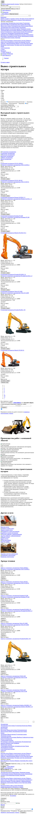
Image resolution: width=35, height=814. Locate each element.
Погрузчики (21, 24)
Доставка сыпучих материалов (22, 45)
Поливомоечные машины (21, 33)
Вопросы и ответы (16, 20)
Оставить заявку (5, 179)
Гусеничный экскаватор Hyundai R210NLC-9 (13, 274)
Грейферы (11, 34)
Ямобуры (19, 30)
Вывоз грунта (20, 43)
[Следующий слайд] (2, 719)
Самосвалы (4, 33)
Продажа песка (5, 40)
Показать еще (4, 382)
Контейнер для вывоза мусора (9, 36)
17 (4, 397)
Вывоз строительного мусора (17, 40)
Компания (3, 17)
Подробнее (13, 795)
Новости (31, 18)
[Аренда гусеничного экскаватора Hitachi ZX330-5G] (11, 366)
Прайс (2, 46)
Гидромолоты (8, 31)
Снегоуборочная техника (8, 37)
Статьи (3, 49)
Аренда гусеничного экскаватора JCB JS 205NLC (14, 567)
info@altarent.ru (6, 10)
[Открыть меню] (3, 2)
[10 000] (17, 100)
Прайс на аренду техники (8, 18)
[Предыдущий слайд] (2, 566)
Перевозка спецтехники (7, 45)
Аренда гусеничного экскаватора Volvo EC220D (14, 623)
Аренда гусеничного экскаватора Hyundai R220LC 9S (16, 638)
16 (4, 395)
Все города (29, 760)
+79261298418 (5, 14)
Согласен (3, 798)
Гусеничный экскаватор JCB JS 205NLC (12, 163)
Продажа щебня (28, 43)
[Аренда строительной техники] (10, 4)
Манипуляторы (5, 29)
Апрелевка (23, 760)
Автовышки (10, 33)
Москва (3, 804)
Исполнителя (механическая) (16, 102)
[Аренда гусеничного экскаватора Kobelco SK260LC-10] (17, 706)
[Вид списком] (1, 162)
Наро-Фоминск (5, 760)
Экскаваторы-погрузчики (15, 23)
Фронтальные (25, 26)
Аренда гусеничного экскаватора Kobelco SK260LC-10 (16, 705)
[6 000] (17, 97)
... (4, 394)
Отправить (4, 407)
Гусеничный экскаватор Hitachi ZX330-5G (12, 350)
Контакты (3, 50)
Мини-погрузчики (6, 26)
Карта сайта (9, 785)
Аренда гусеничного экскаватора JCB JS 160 (13, 676)
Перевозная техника (20, 34)
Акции (17, 18)
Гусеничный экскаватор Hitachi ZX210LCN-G (13, 232)
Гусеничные (26, 23)
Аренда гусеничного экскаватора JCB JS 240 (13, 690)
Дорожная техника (25, 29)
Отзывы (8, 20)
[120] (17, 92)
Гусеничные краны (14, 29)
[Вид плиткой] (3, 162)
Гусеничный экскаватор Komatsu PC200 (12, 216)
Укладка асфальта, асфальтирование (15, 42)
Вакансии (3, 20)
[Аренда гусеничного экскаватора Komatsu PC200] (15, 217)
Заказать (3, 578)
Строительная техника (18, 31)
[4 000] (17, 95)
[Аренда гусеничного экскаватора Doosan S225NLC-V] (16, 199)
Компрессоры (5, 34)
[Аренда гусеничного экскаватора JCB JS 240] (14, 691)
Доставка (22, 18)
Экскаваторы (4, 23)
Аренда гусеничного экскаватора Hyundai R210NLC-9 (16, 609)
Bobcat (31, 26)
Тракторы (17, 37)
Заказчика (29, 102)
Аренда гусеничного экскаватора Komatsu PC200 (14, 595)
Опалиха (12, 760)
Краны (17, 27)
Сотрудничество (26, 20)
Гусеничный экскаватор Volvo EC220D (11, 291)
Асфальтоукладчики (27, 30)
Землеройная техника (27, 36)
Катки (2, 31)
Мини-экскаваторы (12, 24)
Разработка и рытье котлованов (16, 42)
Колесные (3, 24)
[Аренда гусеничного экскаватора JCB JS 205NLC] (15, 165)
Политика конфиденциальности (12, 786)
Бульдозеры (13, 30)
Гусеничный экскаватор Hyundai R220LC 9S (13, 310)
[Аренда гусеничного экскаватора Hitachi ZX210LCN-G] (17, 259)
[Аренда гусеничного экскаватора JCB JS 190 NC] (15, 182)
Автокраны (22, 27)
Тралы (19, 36)
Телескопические (16, 26)
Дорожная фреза (5, 30)
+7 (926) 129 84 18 (6, 52)
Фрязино (17, 760)
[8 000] (17, 98)
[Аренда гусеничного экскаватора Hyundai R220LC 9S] (17, 334)
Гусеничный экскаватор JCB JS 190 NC (12, 180)
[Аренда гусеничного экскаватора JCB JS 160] (14, 677)
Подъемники (28, 31)
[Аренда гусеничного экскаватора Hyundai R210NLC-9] (16, 276)
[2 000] (17, 93)
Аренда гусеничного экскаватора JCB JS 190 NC (14, 581)
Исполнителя (13, 103)
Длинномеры (29, 34)
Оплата (27, 18)
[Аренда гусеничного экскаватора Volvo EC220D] (15, 293)
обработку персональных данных (10, 812)
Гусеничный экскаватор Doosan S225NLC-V (13, 197)
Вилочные (27, 24)
